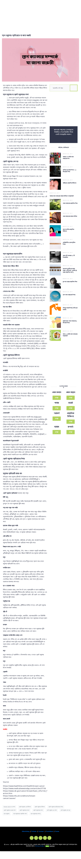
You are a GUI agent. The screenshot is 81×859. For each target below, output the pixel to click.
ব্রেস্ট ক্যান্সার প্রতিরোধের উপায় (56, 806)
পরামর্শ (56, 413)
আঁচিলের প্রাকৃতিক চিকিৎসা (69, 183)
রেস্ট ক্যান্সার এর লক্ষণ (52, 810)
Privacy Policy (39, 846)
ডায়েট (70, 403)
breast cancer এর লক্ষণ (9, 806)
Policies (34, 831)
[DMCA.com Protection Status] (50, 846)
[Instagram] (40, 838)
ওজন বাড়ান (70, 392)
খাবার (56, 403)
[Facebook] (32, 838)
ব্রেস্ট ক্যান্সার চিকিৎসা (40, 806)
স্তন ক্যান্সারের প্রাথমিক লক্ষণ (20, 813)
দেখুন (56, 397)
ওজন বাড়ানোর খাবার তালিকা (70, 216)
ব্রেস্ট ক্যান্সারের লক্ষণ (38, 810)
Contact (41, 831)
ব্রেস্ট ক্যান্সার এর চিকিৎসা (25, 806)
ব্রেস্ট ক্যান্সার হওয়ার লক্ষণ (10, 810)
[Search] (73, 88)
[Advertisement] (40, 15)
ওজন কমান (56, 392)
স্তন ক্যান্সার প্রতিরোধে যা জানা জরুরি (16, 35)
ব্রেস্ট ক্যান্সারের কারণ (24, 810)
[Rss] (49, 838)
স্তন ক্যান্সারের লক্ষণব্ (35, 813)
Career (57, 831)
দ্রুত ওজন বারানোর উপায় (69, 294)
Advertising (25, 831)
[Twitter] (36, 838)
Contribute (49, 831)
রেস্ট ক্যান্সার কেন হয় (65, 810)
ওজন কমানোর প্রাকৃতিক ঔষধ (70, 203)
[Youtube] (45, 838)
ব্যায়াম (56, 427)
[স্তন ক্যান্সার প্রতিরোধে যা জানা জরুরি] (40, 60)
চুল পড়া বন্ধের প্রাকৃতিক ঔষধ (70, 281)
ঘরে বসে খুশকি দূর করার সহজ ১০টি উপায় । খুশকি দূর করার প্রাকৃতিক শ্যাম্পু (70, 270)
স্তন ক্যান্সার (6, 813)
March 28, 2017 (68, 153)
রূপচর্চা (70, 427)
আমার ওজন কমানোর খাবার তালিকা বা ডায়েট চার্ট (61, 196)
